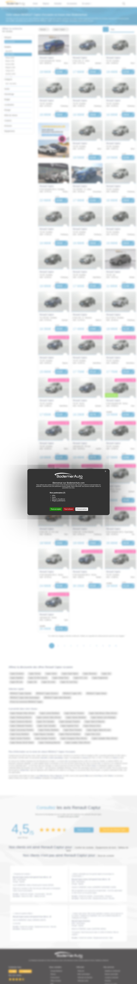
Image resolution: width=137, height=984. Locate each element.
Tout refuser (68, 509)
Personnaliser (81, 509)
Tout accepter (56, 509)
